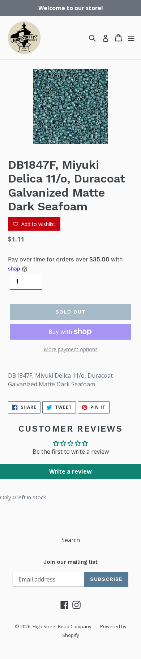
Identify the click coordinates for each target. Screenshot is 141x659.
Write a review (70, 471)
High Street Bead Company (62, 626)
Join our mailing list (70, 562)
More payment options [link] (71, 349)
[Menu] (131, 38)
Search (70, 540)
